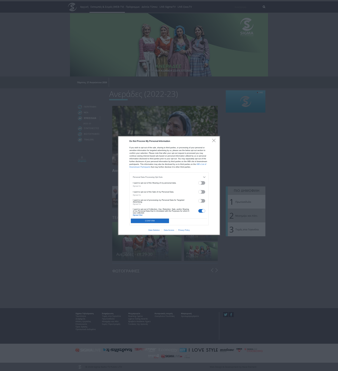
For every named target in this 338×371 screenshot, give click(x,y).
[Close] (214, 141)
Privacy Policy (184, 230)
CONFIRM (150, 221)
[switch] (201, 183)
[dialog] (169, 185)
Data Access (169, 230)
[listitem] (169, 177)
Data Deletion (154, 230)
